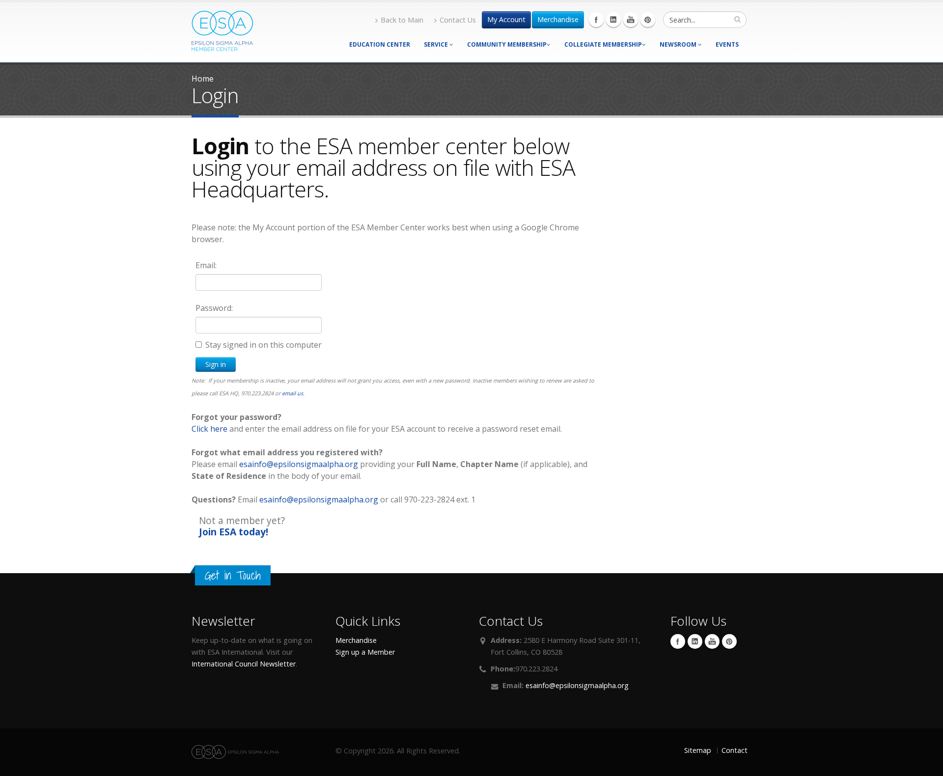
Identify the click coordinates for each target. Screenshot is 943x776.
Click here (209, 428)
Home (203, 78)
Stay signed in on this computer (263, 344)
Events (727, 44)
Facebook (596, 19)
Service (436, 44)
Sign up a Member (365, 652)
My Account (506, 19)
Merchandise (558, 19)
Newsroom (679, 44)
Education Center (379, 44)
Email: (206, 265)
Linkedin (613, 19)
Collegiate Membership (603, 44)
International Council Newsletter (244, 663)
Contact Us (458, 20)
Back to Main (402, 20)
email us (292, 393)
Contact (734, 750)
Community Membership (507, 44)
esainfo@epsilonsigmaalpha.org (298, 464)
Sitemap (697, 750)
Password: (214, 308)
